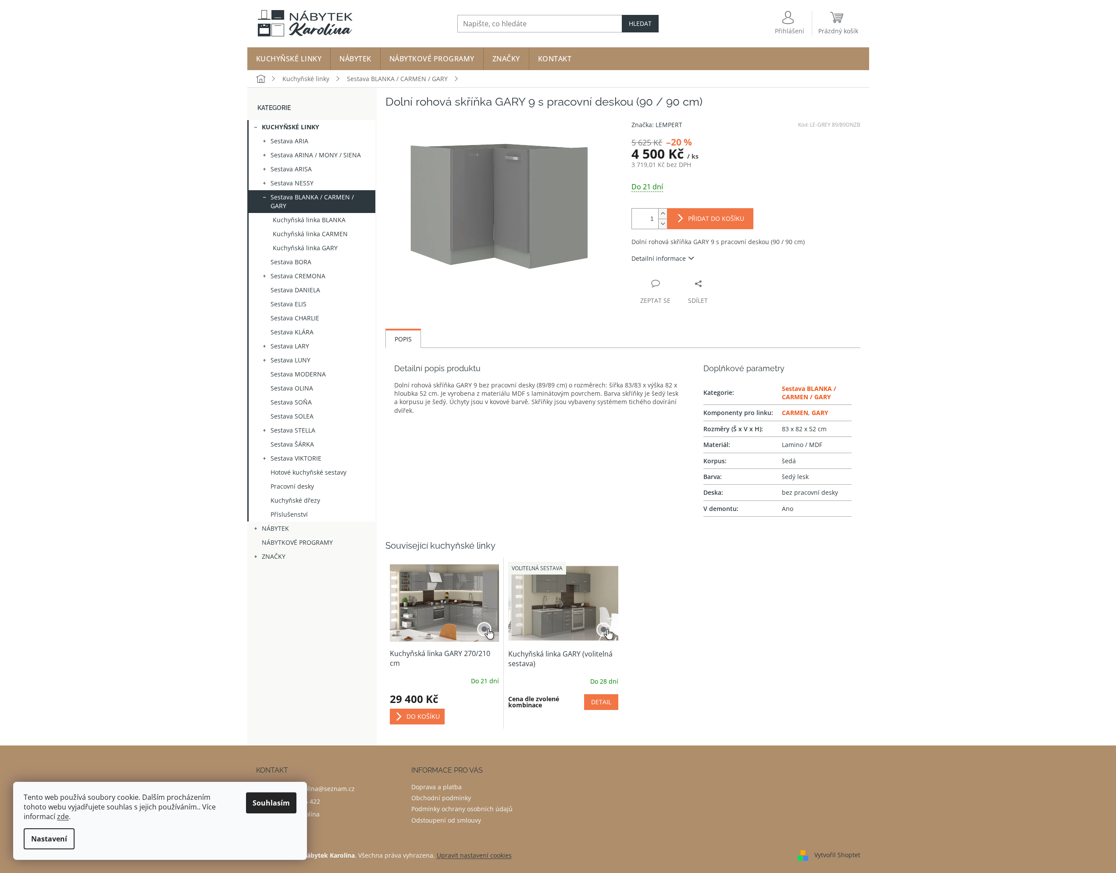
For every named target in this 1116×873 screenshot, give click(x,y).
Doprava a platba (436, 787)
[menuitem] (289, 58)
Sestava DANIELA (295, 290)
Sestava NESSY (292, 183)
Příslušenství (289, 514)
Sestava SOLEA (292, 416)
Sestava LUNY (290, 360)
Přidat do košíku (716, 218)
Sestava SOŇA (291, 402)
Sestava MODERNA (298, 374)
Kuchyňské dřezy (295, 500)
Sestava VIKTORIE (296, 458)
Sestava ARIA (289, 141)
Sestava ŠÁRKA (292, 444)
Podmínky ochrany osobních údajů (462, 809)
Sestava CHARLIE (295, 318)
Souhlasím (271, 803)
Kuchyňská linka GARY (305, 248)
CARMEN (795, 412)
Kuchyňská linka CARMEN (310, 234)
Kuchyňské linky (290, 127)
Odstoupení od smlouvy (446, 820)
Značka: (656, 125)
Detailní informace (658, 258)
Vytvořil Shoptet (837, 854)
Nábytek (275, 528)
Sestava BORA (291, 262)
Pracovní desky (292, 486)
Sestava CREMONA (298, 276)
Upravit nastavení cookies (474, 855)
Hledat (640, 23)
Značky (273, 556)
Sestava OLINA (292, 388)
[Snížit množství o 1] (662, 224)
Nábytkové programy (297, 542)
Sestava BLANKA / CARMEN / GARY (312, 201)
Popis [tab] (403, 339)
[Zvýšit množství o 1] (662, 214)
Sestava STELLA (293, 430)
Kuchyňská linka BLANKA (309, 220)
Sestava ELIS (289, 304)
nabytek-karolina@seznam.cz (312, 788)
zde (63, 816)
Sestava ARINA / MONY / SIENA (316, 155)
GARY (820, 412)
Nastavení (49, 839)
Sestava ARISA (291, 169)
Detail (601, 702)
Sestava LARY (290, 346)
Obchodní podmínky (441, 798)
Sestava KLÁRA (292, 332)
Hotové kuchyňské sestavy (308, 472)
